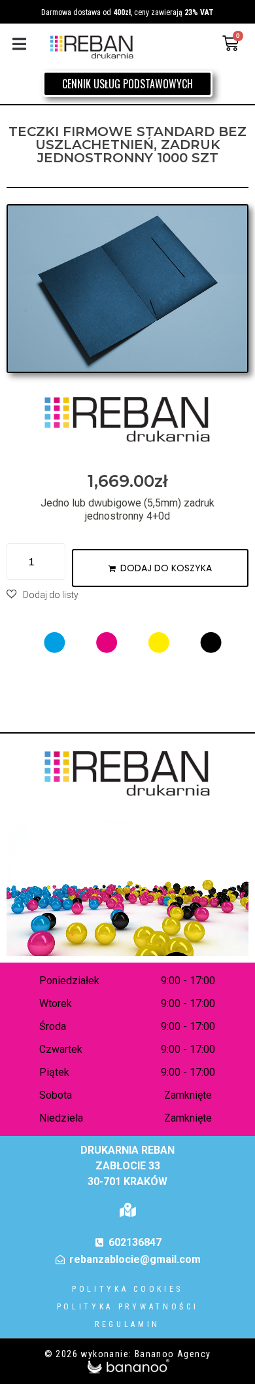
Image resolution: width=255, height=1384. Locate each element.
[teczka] (127, 288)
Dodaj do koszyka (166, 568)
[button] (19, 43)
